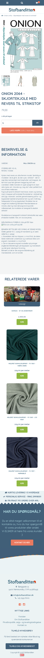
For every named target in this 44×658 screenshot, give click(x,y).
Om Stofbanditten (22, 619)
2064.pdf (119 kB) (16, 225)
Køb (22, 322)
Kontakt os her (22, 542)
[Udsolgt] (22, 296)
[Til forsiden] (2, 16)
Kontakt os (22, 625)
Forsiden (22, 617)
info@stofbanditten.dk (23, 595)
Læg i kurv (22, 130)
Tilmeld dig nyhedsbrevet (22, 646)
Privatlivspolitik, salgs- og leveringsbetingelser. (22, 622)
